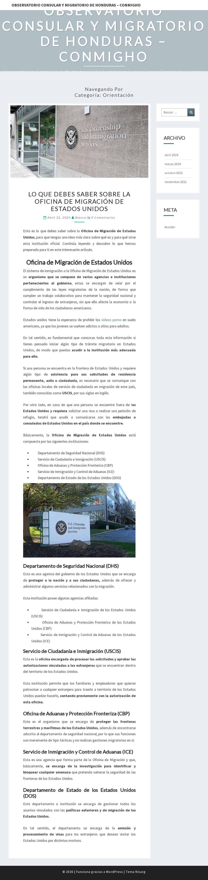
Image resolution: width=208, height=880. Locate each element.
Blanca (80, 217)
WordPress (114, 872)
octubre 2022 (174, 173)
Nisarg (140, 872)
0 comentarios (103, 217)
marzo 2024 (173, 164)
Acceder (170, 227)
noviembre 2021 (176, 182)
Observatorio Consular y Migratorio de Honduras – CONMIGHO (76, 5)
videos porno (111, 319)
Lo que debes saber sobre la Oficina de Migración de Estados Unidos (79, 201)
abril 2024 (171, 155)
